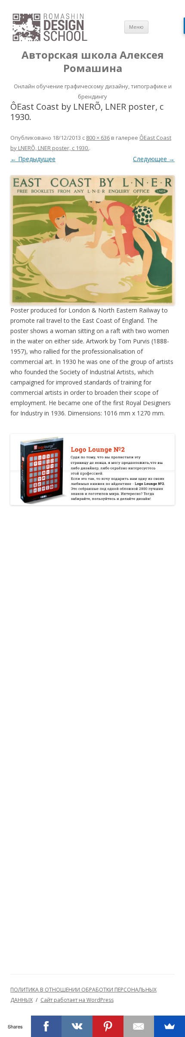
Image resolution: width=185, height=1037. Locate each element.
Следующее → (154, 159)
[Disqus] (92, 623)
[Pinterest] (107, 1026)
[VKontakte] (77, 1026)
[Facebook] (46, 1026)
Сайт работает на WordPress (77, 1000)
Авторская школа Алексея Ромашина (93, 61)
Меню (136, 27)
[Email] (138, 1026)
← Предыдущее (33, 159)
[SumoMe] (169, 1026)
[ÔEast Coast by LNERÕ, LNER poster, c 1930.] (92, 240)
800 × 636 (98, 137)
